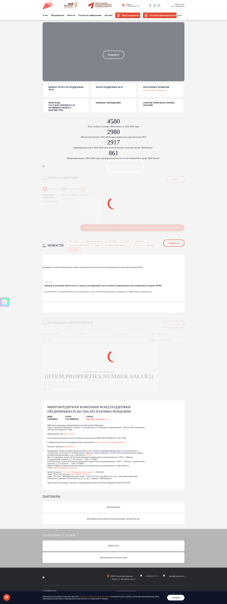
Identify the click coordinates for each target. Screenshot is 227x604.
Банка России (69, 434)
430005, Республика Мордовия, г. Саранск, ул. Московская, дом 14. (123, 577)
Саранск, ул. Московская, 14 (132, 5)
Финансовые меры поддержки (94, 241)
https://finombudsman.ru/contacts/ (64, 468)
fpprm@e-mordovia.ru (96, 419)
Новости (71, 15)
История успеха (140, 241)
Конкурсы (127, 241)
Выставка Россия (74, 249)
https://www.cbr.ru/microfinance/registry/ (110, 442)
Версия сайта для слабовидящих (177, 5)
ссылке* (89, 455)
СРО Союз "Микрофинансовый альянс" (77, 472)
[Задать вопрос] (6, 597)
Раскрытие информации (89, 15)
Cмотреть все (174, 243)
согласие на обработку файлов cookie (94, 596)
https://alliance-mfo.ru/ (79, 474)
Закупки (108, 15)
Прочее (97, 245)
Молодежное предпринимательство (116, 245)
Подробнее (113, 54)
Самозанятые (137, 245)
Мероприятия (57, 15)
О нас (45, 15)
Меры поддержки (130, 15)
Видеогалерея (151, 245)
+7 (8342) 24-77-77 (151, 576)
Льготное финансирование (162, 15)
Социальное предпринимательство (79, 245)
